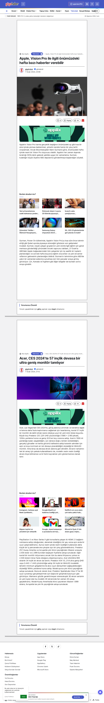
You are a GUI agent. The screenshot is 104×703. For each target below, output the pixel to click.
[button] (87, 4)
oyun (82, 428)
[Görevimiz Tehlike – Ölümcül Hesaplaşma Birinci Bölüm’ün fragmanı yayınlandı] (29, 226)
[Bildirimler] (97, 4)
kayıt (54, 309)
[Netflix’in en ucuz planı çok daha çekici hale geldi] (75, 506)
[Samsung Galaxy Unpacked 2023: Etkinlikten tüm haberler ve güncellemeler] (52, 226)
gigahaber (29, 69)
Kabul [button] (23, 696)
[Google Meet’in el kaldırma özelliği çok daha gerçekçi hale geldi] (52, 506)
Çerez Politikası (9, 696)
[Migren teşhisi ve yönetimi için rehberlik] (29, 525)
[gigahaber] (12, 4)
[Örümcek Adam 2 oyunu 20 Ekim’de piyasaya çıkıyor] (52, 207)
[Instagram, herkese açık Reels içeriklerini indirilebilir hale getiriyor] (29, 506)
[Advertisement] (52, 37)
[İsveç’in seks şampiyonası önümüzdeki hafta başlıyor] (75, 207)
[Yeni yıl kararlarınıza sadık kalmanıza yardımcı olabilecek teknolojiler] (29, 207)
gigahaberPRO (77, 4)
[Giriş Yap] (92, 4)
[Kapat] (86, 695)
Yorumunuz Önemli (29, 305)
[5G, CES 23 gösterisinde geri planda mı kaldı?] (75, 226)
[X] (52, 646)
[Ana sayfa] (7, 11)
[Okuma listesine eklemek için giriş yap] (83, 120)
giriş (39, 309)
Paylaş (97, 700)
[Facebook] (45, 646)
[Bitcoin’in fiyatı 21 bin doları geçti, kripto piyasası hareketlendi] (75, 525)
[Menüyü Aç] (23, 4)
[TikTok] (58, 646)
